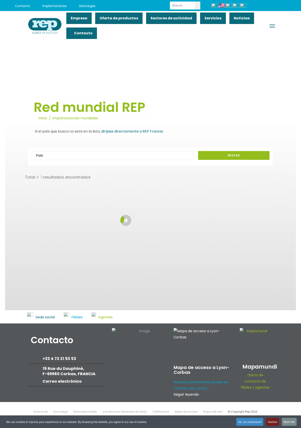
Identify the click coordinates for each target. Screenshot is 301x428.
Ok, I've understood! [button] (250, 422)
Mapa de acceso (186, 411)
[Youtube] (259, 6)
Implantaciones (54, 6)
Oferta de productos (119, 18)
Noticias (242, 18)
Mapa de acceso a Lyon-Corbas (201, 369)
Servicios (212, 18)
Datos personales (85, 411)
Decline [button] (272, 422)
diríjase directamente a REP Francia (132, 131)
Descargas (86, 6)
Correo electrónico (63, 381)
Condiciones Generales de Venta (124, 411)
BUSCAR (234, 155)
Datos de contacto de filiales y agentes (255, 381)
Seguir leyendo (186, 394)
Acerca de (41, 411)
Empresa (79, 18)
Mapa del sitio (212, 411)
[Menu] (272, 26)
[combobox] (182, 5)
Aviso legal (60, 411)
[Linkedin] (269, 6)
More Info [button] (289, 422)
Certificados (160, 411)
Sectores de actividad (171, 18)
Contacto (22, 6)
